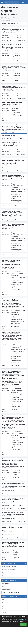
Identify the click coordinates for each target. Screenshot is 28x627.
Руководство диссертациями (11, 576)
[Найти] (17, 2)
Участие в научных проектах (10, 592)
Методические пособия (9, 566)
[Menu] (2, 2)
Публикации (6, 589)
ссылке (20, 619)
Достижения (6, 606)
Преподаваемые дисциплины (11, 573)
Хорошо (23, 624)
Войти (24, 2)
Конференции (6, 583)
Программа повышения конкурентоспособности (9, 613)
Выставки (5, 603)
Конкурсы (5, 599)
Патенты (4, 586)
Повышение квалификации (10, 569)
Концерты (5, 609)
